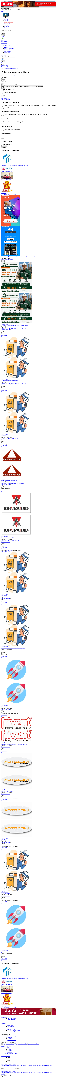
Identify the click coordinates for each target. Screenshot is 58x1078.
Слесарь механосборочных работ (9, 480)
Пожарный (4, 595)
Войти (3, 62)
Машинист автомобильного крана (10, 380)
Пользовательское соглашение (9, 1064)
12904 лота (9, 550)
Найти (3, 33)
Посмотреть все (5, 551)
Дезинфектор (4, 952)
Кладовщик (4, 839)
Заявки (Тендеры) (27, 86)
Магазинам (10, 1038)
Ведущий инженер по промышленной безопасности (14, 325)
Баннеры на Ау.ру (12, 1035)
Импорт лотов (11, 1029)
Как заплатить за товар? (13, 1030)
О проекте (4, 1017)
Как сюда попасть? (19, 75)
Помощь (3, 1023)
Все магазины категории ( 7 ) (8, 194)
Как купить (10, 1025)
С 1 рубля (35, 86)
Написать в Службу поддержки (9, 1069)
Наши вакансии (11, 1018)
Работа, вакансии (13, 68)
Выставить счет (11, 1040)
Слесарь (3, 706)
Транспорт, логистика (7, 438)
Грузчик (3, 435)
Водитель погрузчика (7, 791)
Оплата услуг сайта (6, 1046)
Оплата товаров (5, 1056)
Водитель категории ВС (7, 537)
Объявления (10, 1037)
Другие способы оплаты (10, 1053)
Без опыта (15, 438)
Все (3, 86)
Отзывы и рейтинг (12, 1032)
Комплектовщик (5, 893)
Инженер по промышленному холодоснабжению (14, 744)
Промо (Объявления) (17, 86)
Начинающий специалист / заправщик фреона (13, 648)
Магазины (40, 86)
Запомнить (5, 59)
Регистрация (4, 65)
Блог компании (11, 1019)
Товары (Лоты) (8, 86)
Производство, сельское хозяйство (10, 328)
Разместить (4, 41)
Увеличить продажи (12, 1027)
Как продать (10, 1026)
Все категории (5, 68)
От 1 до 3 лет (22, 328)
